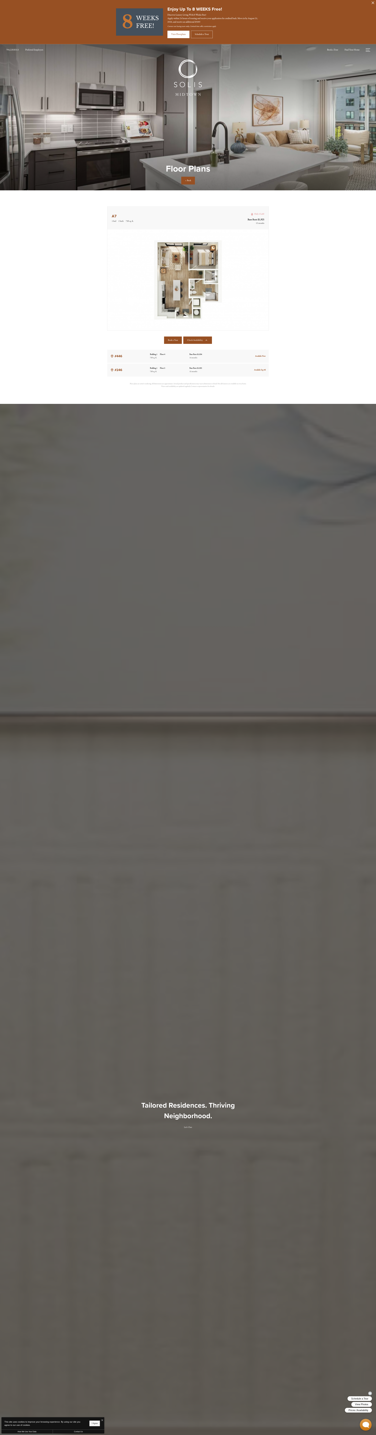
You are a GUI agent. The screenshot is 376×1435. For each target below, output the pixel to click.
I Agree (95, 1423)
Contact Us (78, 1432)
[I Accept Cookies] (102, 1420)
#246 (118, 370)
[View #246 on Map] (112, 370)
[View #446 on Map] (112, 356)
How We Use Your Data (27, 1432)
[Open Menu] (368, 50)
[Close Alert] (373, 3)
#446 (118, 356)
